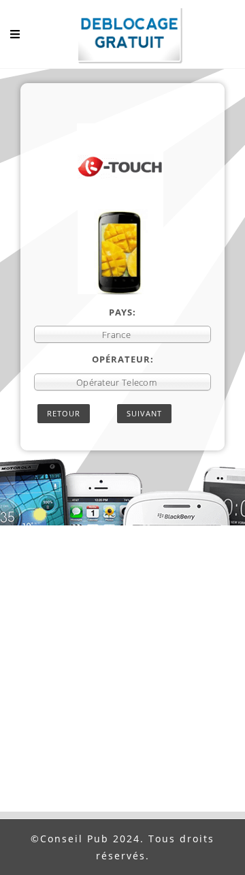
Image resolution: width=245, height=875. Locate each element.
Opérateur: (123, 359)
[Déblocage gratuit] (122, 37)
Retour (63, 413)
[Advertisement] (122, 682)
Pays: (122, 312)
